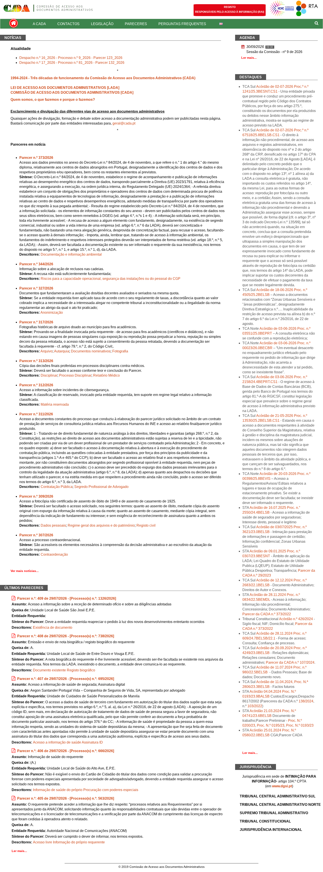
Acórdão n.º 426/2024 (296, 619)
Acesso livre (42, 842)
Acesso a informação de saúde (57, 742)
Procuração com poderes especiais (110, 790)
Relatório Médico (106, 375)
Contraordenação (54, 554)
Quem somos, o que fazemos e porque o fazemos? (53, 99)
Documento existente (49, 670)
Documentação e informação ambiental (71, 254)
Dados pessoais (53, 525)
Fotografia (120, 351)
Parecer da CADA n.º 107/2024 (290, 662)
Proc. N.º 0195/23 (270, 725)
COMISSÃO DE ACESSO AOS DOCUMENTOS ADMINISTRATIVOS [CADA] (72, 92)
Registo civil (146, 525)
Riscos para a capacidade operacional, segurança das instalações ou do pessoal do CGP (110, 278)
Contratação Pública (57, 487)
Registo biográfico (81, 670)
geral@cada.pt (124, 123)
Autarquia (61, 351)
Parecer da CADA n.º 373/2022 (266, 614)
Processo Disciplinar (75, 375)
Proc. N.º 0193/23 (300, 725)
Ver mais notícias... (25, 571)
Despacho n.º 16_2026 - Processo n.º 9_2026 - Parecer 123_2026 (70, 58)
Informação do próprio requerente (79, 842)
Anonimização (51, 312)
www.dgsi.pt (282, 786)
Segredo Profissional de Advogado (101, 487)
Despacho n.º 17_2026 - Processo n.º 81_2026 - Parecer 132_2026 (71, 62)
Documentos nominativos (91, 351)
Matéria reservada (55, 404)
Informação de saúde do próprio (57, 790)
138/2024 (306, 701)
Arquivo (46, 351)
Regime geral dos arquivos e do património (101, 525)
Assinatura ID (92, 742)
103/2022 (254, 706)
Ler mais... (19, 851)
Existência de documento (52, 627)
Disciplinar (49, 375)
